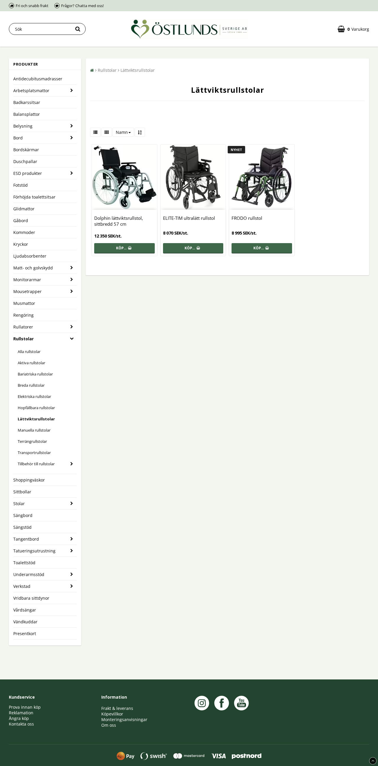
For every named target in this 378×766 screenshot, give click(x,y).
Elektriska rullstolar (34, 396)
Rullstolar (23, 338)
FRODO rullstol (247, 218)
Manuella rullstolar (34, 430)
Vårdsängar (24, 610)
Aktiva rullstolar (31, 362)
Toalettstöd (24, 562)
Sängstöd (22, 527)
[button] (353, 29)
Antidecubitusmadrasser (37, 79)
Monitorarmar (27, 279)
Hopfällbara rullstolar (36, 407)
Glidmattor (24, 209)
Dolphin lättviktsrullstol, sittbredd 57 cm (118, 221)
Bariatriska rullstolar (35, 374)
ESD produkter (27, 173)
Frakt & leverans (117, 708)
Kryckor (20, 244)
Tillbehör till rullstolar (36, 463)
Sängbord (22, 515)
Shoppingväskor (29, 480)
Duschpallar (25, 161)
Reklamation (21, 712)
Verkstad (21, 586)
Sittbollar (22, 492)
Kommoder (24, 232)
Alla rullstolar (29, 351)
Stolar (19, 503)
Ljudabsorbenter (29, 256)
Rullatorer (23, 327)
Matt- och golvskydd (33, 268)
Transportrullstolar (34, 452)
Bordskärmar (26, 149)
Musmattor (24, 303)
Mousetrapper (27, 291)
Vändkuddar (25, 621)
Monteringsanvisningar (124, 719)
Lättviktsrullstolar (36, 419)
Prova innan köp (25, 707)
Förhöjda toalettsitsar (34, 197)
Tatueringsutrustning (34, 551)
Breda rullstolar (31, 385)
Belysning (22, 126)
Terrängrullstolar (32, 441)
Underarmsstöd (28, 574)
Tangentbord (26, 539)
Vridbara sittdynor (31, 598)
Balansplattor (26, 114)
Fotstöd (20, 185)
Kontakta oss (21, 724)
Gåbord (20, 220)
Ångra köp (19, 718)
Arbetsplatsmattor (31, 90)
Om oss (108, 725)
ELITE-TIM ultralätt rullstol (189, 218)
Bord (18, 138)
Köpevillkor (112, 714)
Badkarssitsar (26, 102)
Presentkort (24, 633)
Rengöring (23, 315)
